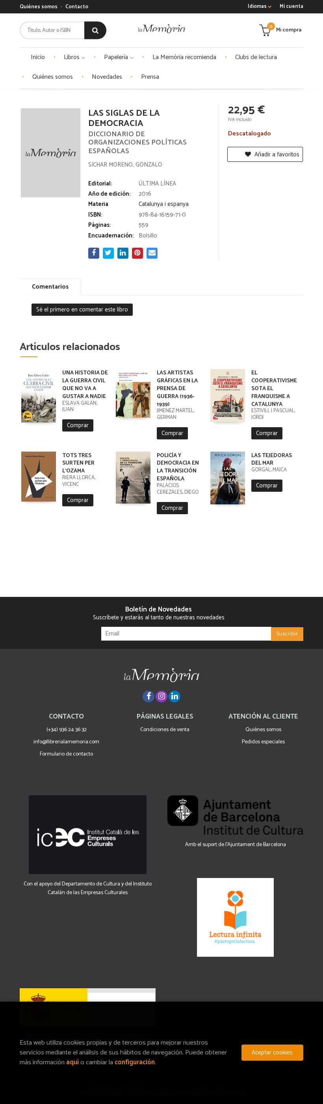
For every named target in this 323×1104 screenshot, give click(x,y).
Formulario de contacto (66, 754)
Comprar (78, 425)
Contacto (76, 7)
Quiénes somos (39, 7)
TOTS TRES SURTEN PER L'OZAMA (78, 463)
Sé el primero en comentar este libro (82, 310)
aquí (72, 1062)
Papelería (117, 57)
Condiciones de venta (164, 729)
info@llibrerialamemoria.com (66, 741)
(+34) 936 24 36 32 (66, 729)
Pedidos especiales (263, 741)
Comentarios (50, 287)
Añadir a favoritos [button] (276, 154)
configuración (135, 1062)
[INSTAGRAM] (161, 696)
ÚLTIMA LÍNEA (157, 184)
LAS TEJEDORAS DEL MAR (271, 459)
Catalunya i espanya (164, 204)
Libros (72, 57)
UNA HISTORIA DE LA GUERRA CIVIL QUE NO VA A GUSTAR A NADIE (85, 385)
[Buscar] (95, 30)
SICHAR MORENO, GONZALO (125, 165)
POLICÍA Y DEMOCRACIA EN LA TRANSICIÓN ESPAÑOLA (178, 467)
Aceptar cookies (272, 1053)
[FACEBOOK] (148, 696)
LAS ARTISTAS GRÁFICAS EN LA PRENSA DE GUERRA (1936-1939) (177, 389)
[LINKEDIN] (174, 696)
